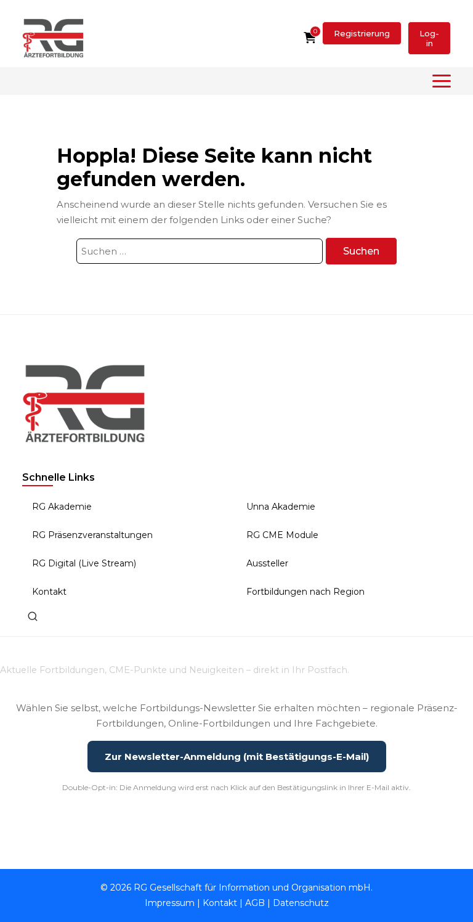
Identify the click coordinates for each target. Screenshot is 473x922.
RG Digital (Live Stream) (84, 563)
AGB (255, 902)
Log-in (429, 38)
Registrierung (362, 33)
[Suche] (32, 616)
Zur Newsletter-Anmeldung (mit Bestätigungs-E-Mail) (237, 756)
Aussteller (267, 563)
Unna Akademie (280, 506)
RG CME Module (282, 535)
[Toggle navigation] (441, 81)
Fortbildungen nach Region (305, 591)
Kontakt (49, 591)
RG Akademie (62, 506)
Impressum (170, 902)
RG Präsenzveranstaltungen (92, 535)
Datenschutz (301, 902)
